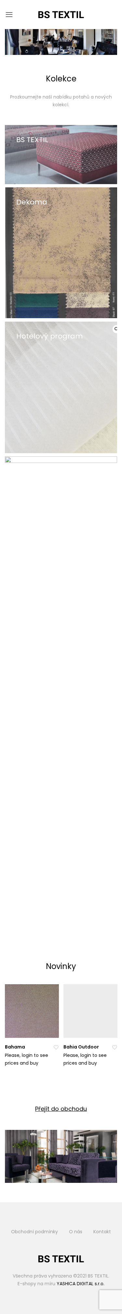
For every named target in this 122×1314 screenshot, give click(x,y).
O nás (75, 1231)
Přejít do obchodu (61, 1109)
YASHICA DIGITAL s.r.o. (80, 1283)
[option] (30, 1029)
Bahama (15, 1047)
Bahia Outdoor (81, 1047)
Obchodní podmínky (34, 1231)
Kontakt (102, 1231)
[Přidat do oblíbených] (56, 1047)
